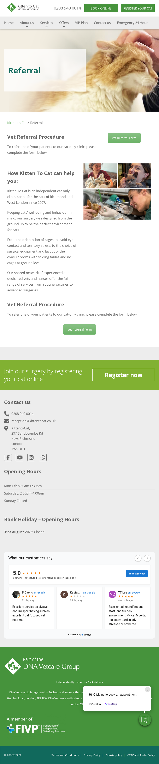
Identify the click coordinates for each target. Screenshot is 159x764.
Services (46, 22)
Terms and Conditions (65, 755)
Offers (64, 22)
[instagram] (31, 457)
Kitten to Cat (17, 122)
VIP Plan (81, 22)
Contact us (102, 22)
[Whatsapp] (43, 457)
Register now (123, 375)
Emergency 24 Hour (132, 22)
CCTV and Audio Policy (141, 755)
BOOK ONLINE (100, 8)
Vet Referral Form (124, 138)
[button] (145, 719)
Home (9, 22)
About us (27, 22)
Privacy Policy (92, 755)
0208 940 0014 (67, 8)
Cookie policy (114, 755)
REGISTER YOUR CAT (137, 8)
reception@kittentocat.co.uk (33, 421)
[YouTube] (19, 457)
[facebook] (8, 457)
